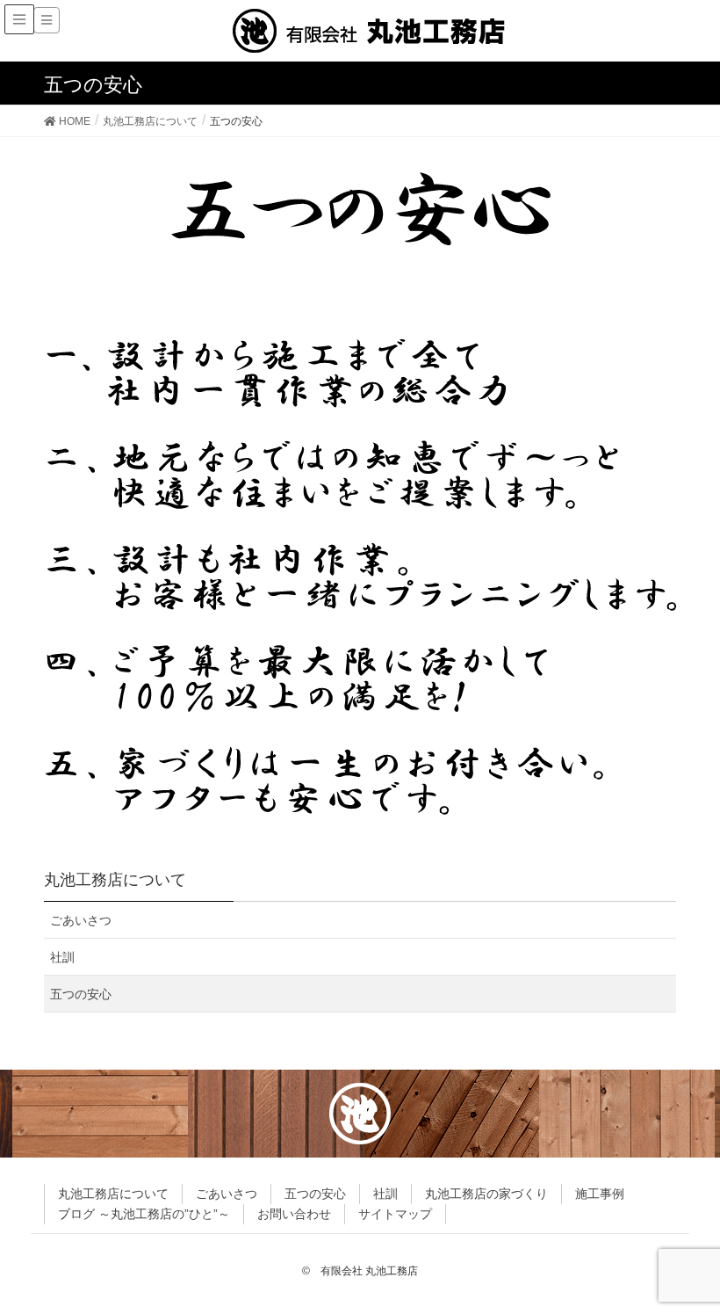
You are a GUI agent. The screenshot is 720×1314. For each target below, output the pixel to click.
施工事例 (599, 1194)
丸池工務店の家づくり (486, 1194)
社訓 (62, 957)
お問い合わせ (294, 1214)
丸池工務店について (113, 1194)
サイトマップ (395, 1214)
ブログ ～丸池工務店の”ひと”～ (144, 1214)
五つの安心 (81, 994)
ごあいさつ (81, 920)
